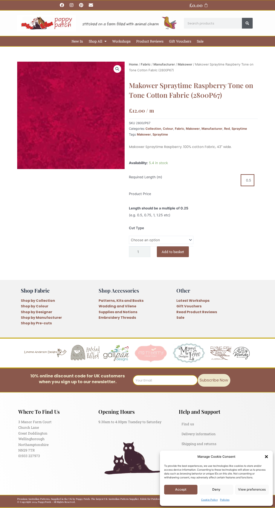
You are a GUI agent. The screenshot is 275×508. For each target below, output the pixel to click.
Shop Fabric (35, 290)
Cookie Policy (209, 499)
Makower (185, 64)
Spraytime (239, 128)
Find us (188, 424)
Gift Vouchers (180, 41)
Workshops (121, 41)
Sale (200, 41)
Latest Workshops (192, 300)
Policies (224, 499)
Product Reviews (149, 41)
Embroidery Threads (117, 317)
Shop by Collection (38, 300)
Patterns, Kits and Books (121, 300)
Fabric (146, 64)
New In (77, 41)
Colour (168, 128)
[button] (266, 457)
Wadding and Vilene (117, 306)
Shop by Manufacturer (41, 317)
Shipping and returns (199, 443)
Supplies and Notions (118, 312)
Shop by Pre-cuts (36, 323)
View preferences (252, 489)
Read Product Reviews (196, 312)
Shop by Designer (36, 312)
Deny (216, 489)
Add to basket (173, 251)
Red (227, 128)
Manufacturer (164, 64)
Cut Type (136, 228)
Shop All (95, 41)
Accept (180, 489)
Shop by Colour (34, 306)
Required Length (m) (145, 177)
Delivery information (199, 434)
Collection (153, 128)
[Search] (247, 23)
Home (133, 64)
